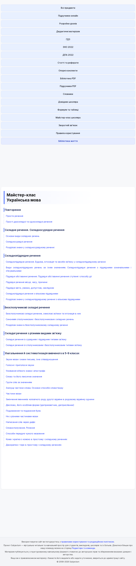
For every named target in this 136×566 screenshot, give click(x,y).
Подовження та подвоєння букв (23, 410)
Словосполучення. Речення (20, 427)
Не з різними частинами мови (22, 416)
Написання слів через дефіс (20, 422)
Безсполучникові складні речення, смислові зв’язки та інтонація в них (43, 313)
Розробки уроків (68, 23)
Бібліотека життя (68, 141)
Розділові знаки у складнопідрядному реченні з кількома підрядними (43, 299)
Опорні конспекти (68, 70)
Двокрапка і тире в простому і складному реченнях (33, 445)
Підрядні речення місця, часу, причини (26, 282)
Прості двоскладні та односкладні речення (29, 221)
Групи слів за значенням (19, 382)
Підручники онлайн (68, 15)
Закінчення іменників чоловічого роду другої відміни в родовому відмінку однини (50, 399)
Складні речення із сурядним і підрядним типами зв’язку (36, 339)
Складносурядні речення (19, 241)
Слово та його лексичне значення (24, 376)
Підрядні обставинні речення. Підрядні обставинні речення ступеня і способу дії (49, 276)
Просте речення (14, 216)
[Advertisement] (68, 164)
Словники (68, 94)
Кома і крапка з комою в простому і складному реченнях (36, 439)
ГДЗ (68, 39)
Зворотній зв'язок (68, 125)
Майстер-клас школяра (68, 117)
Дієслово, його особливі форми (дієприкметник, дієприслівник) (40, 405)
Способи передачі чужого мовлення (25, 433)
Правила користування (68, 133)
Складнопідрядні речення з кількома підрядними (32, 293)
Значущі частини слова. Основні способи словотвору (34, 388)
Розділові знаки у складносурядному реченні (30, 247)
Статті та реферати (68, 62)
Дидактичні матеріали (68, 31)
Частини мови (13, 393)
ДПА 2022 (68, 55)
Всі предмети (68, 8)
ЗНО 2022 (68, 47)
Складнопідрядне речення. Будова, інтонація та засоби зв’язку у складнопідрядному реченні (56, 261)
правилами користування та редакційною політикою (87, 542)
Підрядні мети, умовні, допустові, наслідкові (30, 288)
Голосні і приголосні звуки (20, 365)
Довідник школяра (68, 102)
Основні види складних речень (22, 236)
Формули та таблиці (68, 109)
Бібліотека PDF (68, 78)
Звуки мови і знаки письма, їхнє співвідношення (32, 359)
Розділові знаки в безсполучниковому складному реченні (37, 325)
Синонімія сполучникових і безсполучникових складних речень (40, 319)
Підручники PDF (68, 86)
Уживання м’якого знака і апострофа (25, 370)
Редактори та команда (83, 548)
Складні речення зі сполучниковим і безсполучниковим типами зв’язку (44, 345)
